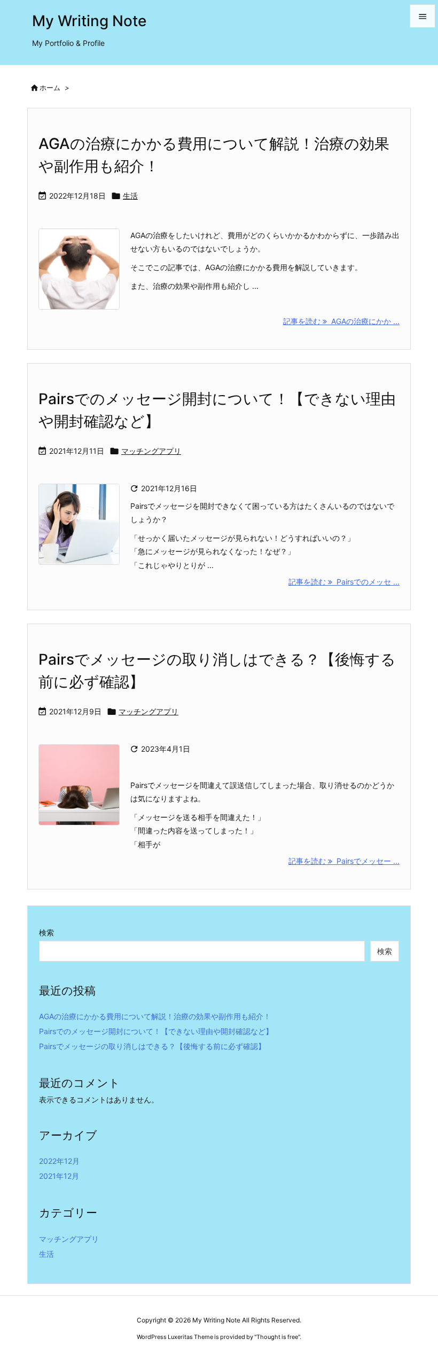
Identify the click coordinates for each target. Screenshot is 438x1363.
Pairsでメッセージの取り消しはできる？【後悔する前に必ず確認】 (152, 1046)
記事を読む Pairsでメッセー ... (344, 860)
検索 (46, 932)
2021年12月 (59, 1175)
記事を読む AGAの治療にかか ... (341, 321)
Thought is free (277, 1337)
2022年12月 (59, 1160)
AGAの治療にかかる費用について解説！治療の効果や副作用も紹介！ (155, 1016)
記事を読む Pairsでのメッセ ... (344, 581)
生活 (130, 195)
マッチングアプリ (151, 450)
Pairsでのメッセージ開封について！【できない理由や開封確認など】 (156, 1031)
